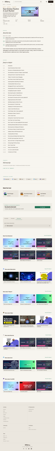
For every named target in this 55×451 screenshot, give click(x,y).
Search (4, 409)
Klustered (9, 4)
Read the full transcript (9, 168)
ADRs (29, 427)
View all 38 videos (48, 291)
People (4, 427)
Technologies (5, 421)
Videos (4, 414)
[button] (30, 11)
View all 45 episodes (47, 235)
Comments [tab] (6, 218)
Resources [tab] (19, 218)
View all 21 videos (48, 378)
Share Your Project (32, 429)
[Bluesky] (29, 448)
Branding (30, 411)
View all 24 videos (48, 357)
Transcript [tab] (12, 218)
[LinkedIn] (31, 448)
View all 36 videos (48, 312)
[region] (29, 11)
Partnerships (31, 409)
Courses (4, 419)
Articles (5, 412)
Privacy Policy (6, 441)
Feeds (4, 439)
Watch (4, 4)
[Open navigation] (3, 2)
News (4, 411)
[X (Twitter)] (26, 448)
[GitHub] (23, 448)
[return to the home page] (7, 1)
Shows (4, 416)
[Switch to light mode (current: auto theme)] (46, 2)
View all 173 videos (48, 268)
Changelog (5, 437)
